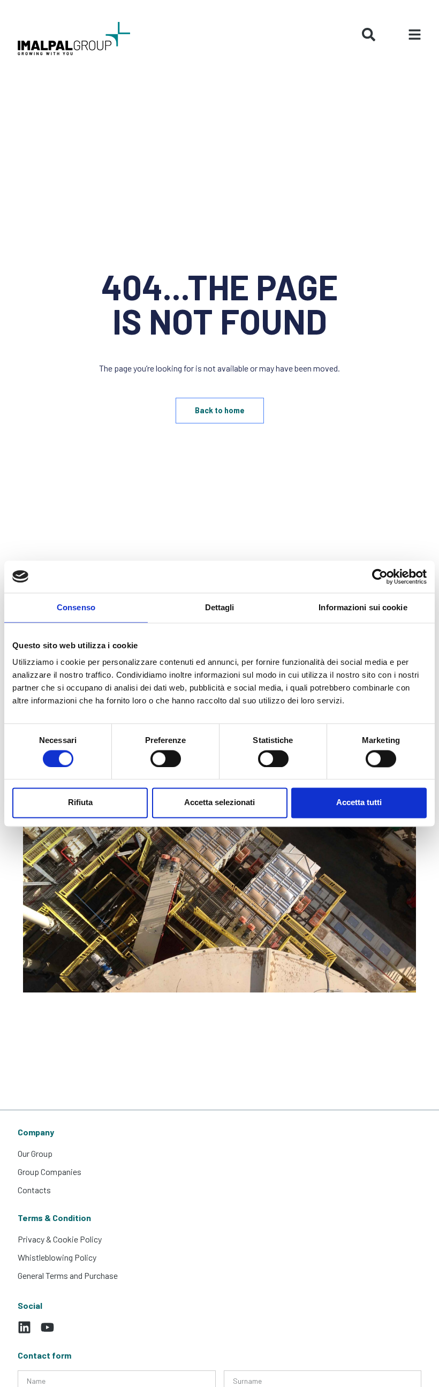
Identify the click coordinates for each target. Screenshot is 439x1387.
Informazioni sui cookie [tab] (363, 607)
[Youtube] (47, 1327)
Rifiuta (80, 802)
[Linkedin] (24, 1327)
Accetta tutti (359, 802)
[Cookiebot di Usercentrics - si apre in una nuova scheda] (380, 577)
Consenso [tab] (76, 607)
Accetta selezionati (219, 802)
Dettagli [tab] (219, 607)
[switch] (165, 758)
